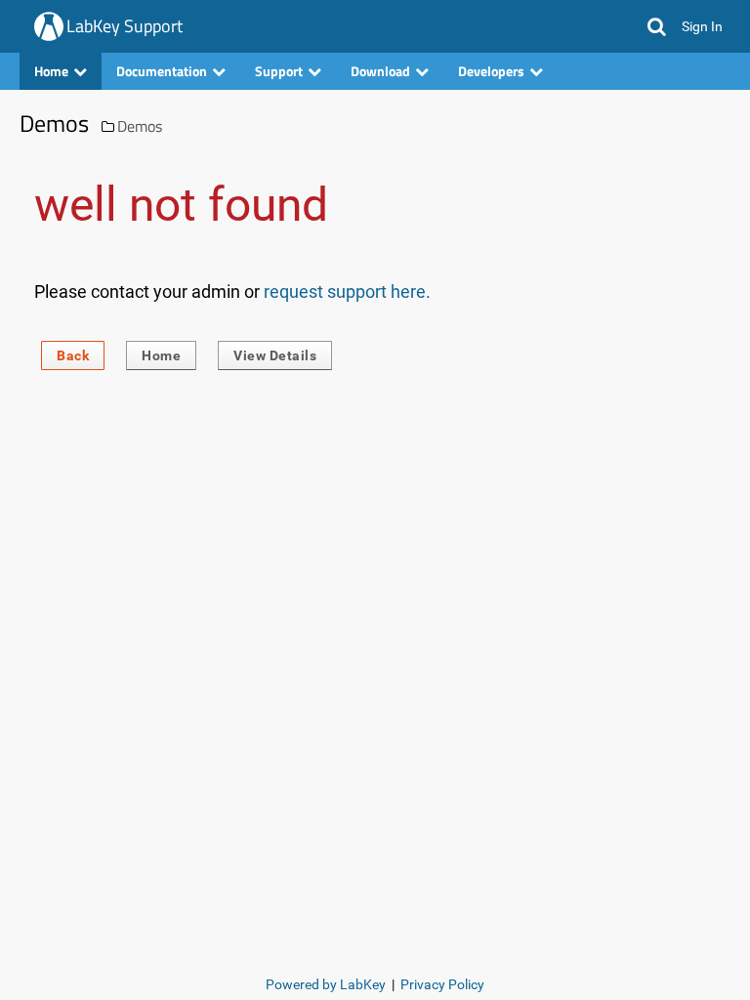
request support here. (347, 291)
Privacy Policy (442, 984)
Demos (139, 126)
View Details (274, 355)
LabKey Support (124, 26)
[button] (657, 26)
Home (161, 355)
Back (73, 355)
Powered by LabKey (326, 984)
